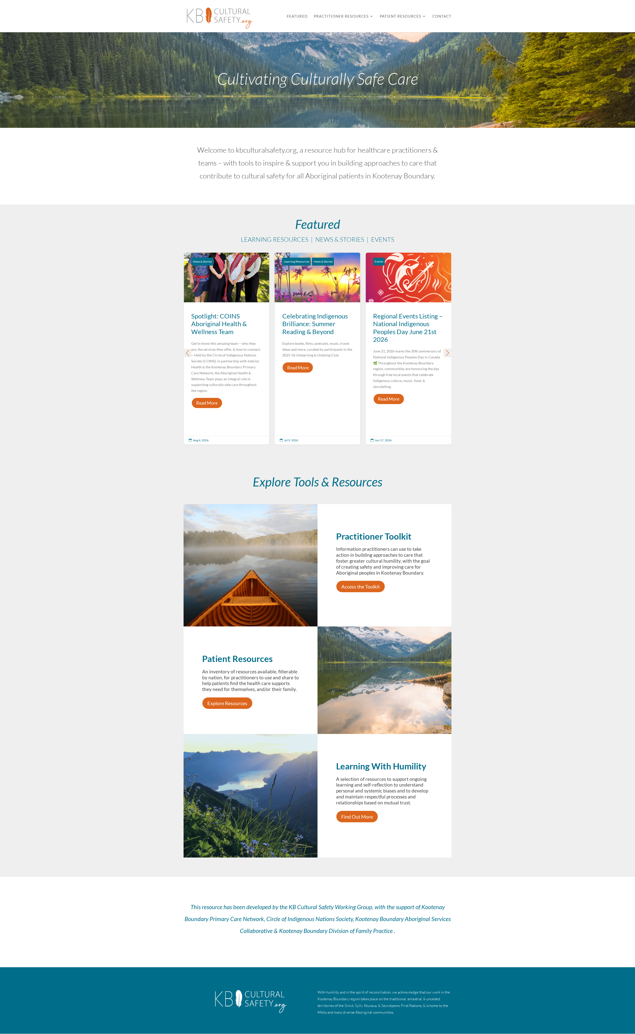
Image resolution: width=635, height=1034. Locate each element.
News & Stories (202, 261)
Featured (297, 16)
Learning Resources (296, 261)
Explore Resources (227, 703)
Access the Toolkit (360, 586)
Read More (207, 403)
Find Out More (357, 817)
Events (379, 261)
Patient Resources (400, 16)
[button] (447, 353)
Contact (441, 16)
